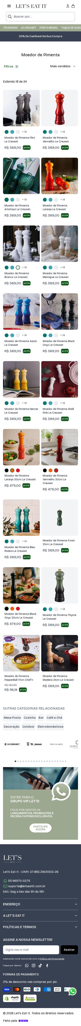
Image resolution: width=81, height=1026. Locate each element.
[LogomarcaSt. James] (34, 744)
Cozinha (30, 717)
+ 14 (24, 131)
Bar (41, 717)
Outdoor (28, 726)
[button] (41, 38)
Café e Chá (54, 717)
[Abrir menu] (9, 6)
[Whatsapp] (26, 965)
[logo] (31, 6)
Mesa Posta (12, 717)
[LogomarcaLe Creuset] (12, 744)
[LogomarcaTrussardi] (56, 744)
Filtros (8, 66)
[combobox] (40, 16)
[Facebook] (47, 965)
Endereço (11, 904)
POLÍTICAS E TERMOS (19, 927)
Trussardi (10, 27)
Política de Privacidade (52, 958)
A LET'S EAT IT (14, 916)
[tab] (15, 761)
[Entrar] (68, 6)
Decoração (11, 726)
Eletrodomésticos (50, 726)
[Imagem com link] (40, 803)
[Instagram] (33, 965)
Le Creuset (28, 27)
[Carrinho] (73, 6)
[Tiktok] (40, 965)
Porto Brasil (49, 27)
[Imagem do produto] (21, 108)
